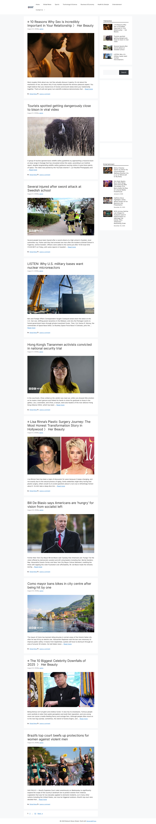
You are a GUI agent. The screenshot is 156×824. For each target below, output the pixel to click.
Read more (89, 89)
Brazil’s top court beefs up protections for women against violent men (58, 737)
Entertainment (117, 4)
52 (35, 813)
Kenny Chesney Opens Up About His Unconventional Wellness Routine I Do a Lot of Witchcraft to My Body (121, 172)
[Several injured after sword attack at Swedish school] (107, 46)
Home (38, 4)
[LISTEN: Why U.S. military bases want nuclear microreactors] (107, 55)
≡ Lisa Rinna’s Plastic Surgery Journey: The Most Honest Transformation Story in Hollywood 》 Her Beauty (58, 425)
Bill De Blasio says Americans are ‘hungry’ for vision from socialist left (60, 504)
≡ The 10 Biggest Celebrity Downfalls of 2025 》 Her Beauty (56, 662)
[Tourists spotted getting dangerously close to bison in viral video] (107, 36)
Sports (57, 4)
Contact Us (39, 10)
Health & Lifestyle (103, 4)
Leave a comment (44, 94)
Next (40, 813)
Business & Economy (87, 4)
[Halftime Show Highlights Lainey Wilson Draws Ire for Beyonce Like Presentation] (107, 198)
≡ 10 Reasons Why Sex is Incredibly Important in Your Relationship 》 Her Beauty (60, 23)
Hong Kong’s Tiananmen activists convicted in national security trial (59, 346)
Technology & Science (70, 4)
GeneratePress (91, 821)
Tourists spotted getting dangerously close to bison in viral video (121, 38)
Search (123, 72)
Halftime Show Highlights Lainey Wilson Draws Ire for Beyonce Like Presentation (121, 201)
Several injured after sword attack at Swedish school (121, 47)
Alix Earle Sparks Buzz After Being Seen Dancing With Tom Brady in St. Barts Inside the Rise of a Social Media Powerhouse (121, 186)
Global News (47, 4)
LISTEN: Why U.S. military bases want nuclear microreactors (55, 265)
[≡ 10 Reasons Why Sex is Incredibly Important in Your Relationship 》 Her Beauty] (107, 25)
